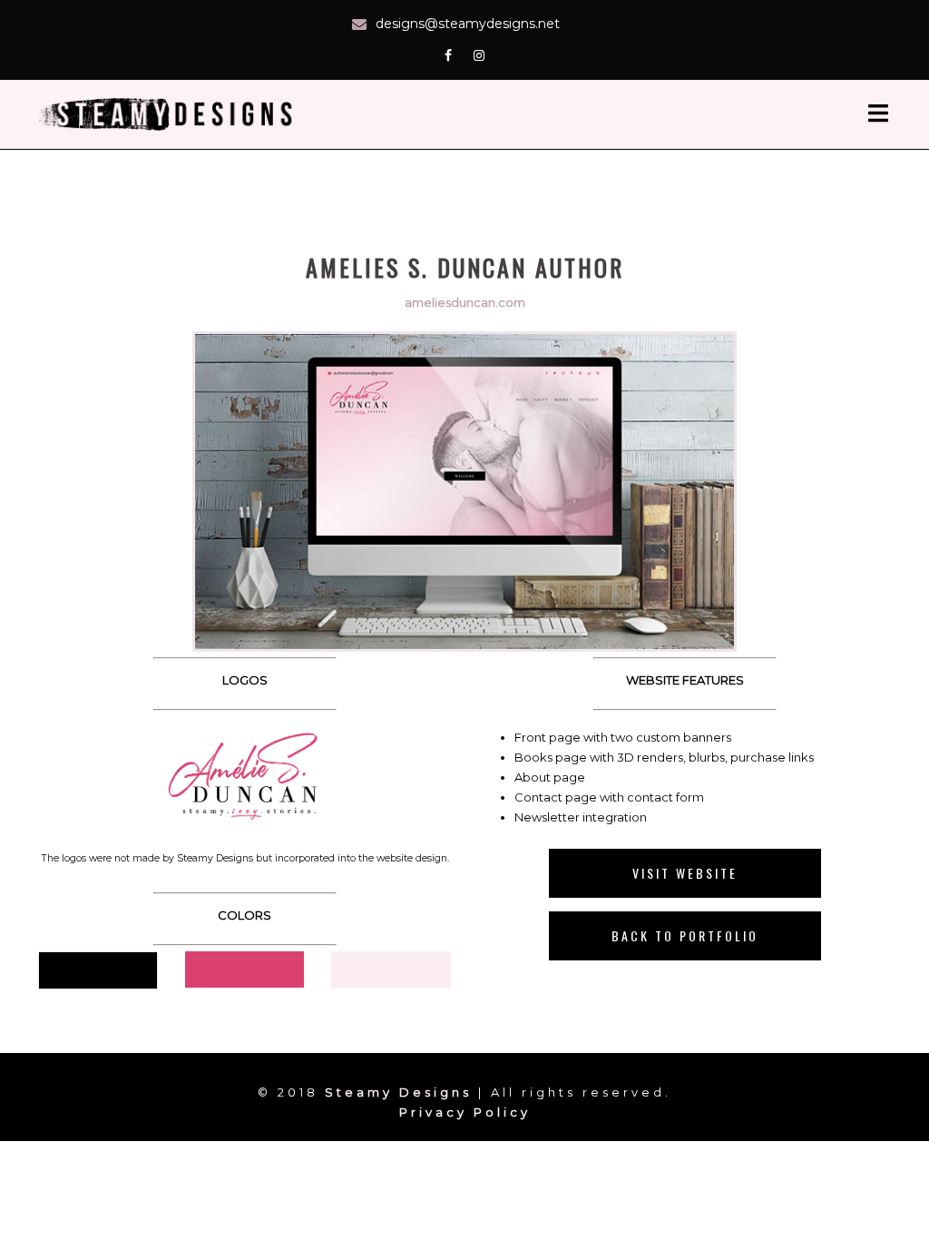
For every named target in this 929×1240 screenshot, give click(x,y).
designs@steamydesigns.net (468, 23)
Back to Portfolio (684, 935)
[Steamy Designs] (171, 112)
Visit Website (685, 872)
